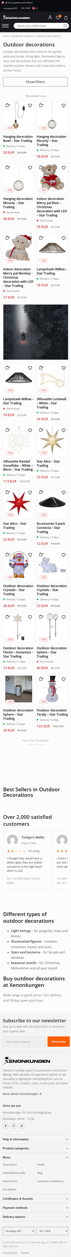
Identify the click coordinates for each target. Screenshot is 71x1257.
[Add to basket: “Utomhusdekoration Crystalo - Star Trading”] (7, 551)
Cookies (25, 1247)
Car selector (10, 1184)
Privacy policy (10, 1247)
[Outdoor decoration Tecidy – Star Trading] (52, 685)
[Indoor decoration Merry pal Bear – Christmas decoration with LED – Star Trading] (52, 174)
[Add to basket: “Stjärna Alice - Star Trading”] (40, 426)
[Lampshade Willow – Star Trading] (52, 244)
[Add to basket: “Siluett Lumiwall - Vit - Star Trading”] (40, 364)
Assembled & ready (14, 1168)
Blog (39, 1168)
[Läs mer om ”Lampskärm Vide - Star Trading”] (7, 364)
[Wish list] (30, 101)
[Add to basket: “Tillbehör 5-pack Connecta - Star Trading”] (40, 489)
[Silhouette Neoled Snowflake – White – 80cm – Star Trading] (18, 436)
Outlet (41, 1159)
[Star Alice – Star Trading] (52, 436)
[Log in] (50, 17)
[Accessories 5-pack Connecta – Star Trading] (52, 499)
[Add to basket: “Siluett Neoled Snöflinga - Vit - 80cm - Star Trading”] (7, 426)
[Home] (26, 1056)
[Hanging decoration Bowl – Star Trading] (18, 112)
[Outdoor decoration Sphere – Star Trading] (52, 623)
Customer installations (50, 1176)
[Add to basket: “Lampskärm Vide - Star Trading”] (40, 234)
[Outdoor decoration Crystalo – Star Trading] (18, 561)
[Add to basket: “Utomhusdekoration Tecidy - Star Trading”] (40, 675)
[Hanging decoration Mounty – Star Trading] (52, 112)
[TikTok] (21, 1121)
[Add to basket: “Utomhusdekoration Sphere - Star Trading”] (7, 675)
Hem (6, 36)
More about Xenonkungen (21, 1089)
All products (10, 1159)
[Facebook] (6, 1121)
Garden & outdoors (22, 36)
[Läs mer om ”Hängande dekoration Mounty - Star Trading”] (7, 164)
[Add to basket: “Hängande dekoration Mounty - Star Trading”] (40, 102)
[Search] (65, 26)
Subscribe (58, 1036)
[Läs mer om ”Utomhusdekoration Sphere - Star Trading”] (40, 613)
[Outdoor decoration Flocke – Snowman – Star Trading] (18, 623)
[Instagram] (14, 1121)
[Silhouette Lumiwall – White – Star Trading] (52, 374)
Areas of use (10, 1176)
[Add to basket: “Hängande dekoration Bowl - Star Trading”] (7, 102)
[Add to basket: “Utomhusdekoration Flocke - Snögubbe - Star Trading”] (7, 613)
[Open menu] (5, 25)
